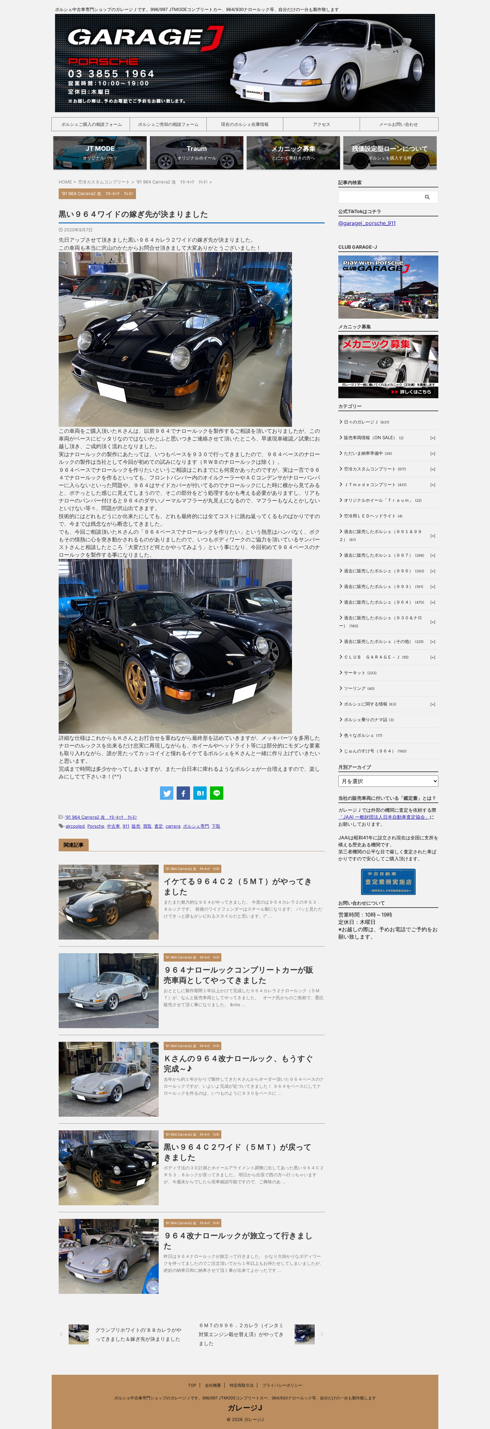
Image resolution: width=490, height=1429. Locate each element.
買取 (147, 826)
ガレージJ (245, 1407)
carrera (173, 826)
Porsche (95, 826)
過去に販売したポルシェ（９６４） (384, 602)
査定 (158, 826)
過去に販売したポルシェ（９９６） (384, 570)
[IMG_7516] (175, 729)
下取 (216, 826)
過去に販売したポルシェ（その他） (384, 641)
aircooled (75, 826)
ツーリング (359, 688)
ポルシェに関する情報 (370, 704)
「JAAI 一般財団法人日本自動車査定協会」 (384, 817)
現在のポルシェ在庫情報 (245, 124)
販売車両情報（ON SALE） (374, 437)
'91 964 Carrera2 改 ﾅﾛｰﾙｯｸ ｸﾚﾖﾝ (101, 817)
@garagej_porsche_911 (367, 223)
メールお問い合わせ (398, 124)
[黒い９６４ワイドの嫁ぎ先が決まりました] (200, 793)
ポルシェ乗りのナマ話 (369, 719)
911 (126, 826)
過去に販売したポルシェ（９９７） (384, 555)
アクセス (321, 124)
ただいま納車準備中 (368, 453)
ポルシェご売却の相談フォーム (168, 124)
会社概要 (213, 1385)
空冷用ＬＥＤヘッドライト (373, 515)
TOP (192, 1385)
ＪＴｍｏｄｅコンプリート (375, 484)
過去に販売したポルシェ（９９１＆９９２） (380, 535)
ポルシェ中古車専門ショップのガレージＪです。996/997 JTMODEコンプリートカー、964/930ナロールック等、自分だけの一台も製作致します (245, 1397)
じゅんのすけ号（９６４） (375, 750)
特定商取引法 (242, 1385)
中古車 (113, 826)
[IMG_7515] (175, 423)
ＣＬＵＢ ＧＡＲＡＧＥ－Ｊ (376, 657)
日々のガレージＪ (366, 422)
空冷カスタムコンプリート (375, 468)
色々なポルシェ (363, 735)
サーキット (360, 672)
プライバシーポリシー (282, 1385)
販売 (136, 826)
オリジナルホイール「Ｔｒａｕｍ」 (383, 500)
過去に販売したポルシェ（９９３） (383, 586)
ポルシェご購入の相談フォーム (91, 124)
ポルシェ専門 (196, 826)
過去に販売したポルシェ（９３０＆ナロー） (380, 621)
